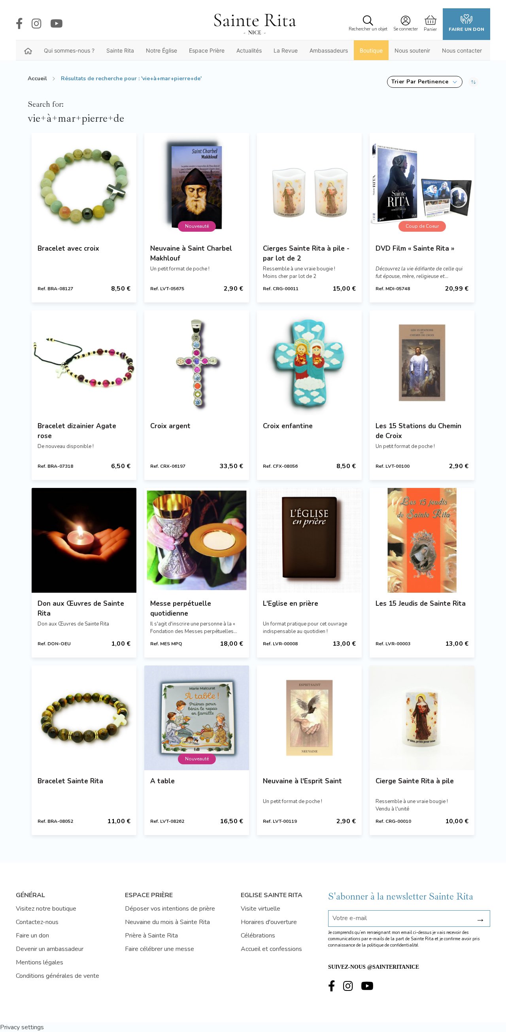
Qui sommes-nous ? (69, 50)
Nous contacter (462, 50)
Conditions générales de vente (57, 976)
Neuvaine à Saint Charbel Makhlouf (191, 253)
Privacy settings (22, 1027)
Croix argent (170, 426)
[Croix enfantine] (309, 362)
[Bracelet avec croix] (84, 185)
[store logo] (254, 24)
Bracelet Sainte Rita (70, 781)
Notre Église (161, 50)
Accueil (37, 78)
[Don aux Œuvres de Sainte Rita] (84, 540)
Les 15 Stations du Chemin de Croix (418, 430)
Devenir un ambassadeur (49, 949)
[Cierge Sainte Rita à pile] (422, 717)
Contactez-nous (37, 922)
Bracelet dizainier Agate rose (77, 430)
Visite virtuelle (260, 908)
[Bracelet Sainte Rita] (84, 717)
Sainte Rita (120, 50)
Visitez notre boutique (46, 908)
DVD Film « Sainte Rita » (415, 248)
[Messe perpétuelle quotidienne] (196, 540)
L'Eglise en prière (290, 603)
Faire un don (466, 29)
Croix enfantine (288, 426)
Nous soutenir (412, 50)
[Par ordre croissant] (473, 82)
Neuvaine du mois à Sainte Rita (167, 922)
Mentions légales (39, 962)
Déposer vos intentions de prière (170, 908)
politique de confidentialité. (393, 945)
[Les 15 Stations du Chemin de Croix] (422, 362)
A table (162, 781)
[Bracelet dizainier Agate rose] (84, 362)
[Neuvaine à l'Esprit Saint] (309, 717)
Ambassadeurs (329, 50)
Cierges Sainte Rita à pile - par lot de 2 (306, 253)
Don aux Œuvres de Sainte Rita (81, 608)
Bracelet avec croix (68, 248)
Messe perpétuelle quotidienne (180, 608)
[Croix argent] (196, 362)
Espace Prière (207, 50)
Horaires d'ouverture (269, 922)
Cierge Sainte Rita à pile (415, 781)
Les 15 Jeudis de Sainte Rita (421, 603)
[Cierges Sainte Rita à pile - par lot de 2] (309, 185)
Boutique (371, 50)
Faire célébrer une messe (159, 949)
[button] (425, 82)
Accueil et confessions (271, 949)
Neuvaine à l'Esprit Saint (302, 781)
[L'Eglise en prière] (309, 540)
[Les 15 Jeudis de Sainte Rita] (422, 540)
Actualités (249, 50)
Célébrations (258, 935)
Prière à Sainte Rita (151, 935)
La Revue (286, 50)
